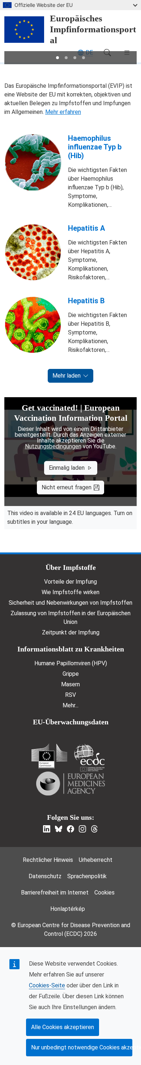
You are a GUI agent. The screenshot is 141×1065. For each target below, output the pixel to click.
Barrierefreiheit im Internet (55, 892)
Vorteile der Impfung (70, 581)
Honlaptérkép (67, 908)
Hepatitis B (86, 300)
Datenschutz (45, 876)
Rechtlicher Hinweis (48, 859)
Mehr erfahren (63, 111)
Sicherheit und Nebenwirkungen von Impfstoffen (70, 602)
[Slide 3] (74, 57)
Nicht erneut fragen (66, 487)
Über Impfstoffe (71, 567)
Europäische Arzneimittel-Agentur (70, 783)
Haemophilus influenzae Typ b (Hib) (94, 147)
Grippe (71, 673)
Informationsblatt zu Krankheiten (70, 649)
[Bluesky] (58, 828)
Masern (70, 684)
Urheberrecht (95, 859)
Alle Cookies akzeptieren (62, 1027)
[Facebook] (70, 828)
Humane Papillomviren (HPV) (70, 663)
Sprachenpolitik (87, 876)
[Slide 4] (83, 57)
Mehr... (70, 705)
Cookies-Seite (47, 985)
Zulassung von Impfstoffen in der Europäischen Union (70, 617)
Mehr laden (66, 375)
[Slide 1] (57, 57)
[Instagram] (82, 828)
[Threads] (94, 828)
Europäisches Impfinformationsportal (93, 29)
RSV (70, 694)
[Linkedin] (46, 828)
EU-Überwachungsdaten (70, 722)
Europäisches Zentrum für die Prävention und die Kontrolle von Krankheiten (89, 758)
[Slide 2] (66, 57)
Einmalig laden (67, 467)
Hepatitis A (86, 228)
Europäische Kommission (49, 756)
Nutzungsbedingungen (53, 446)
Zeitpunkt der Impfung (70, 632)
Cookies (104, 892)
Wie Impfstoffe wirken (70, 592)
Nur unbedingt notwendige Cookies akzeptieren (81, 1047)
